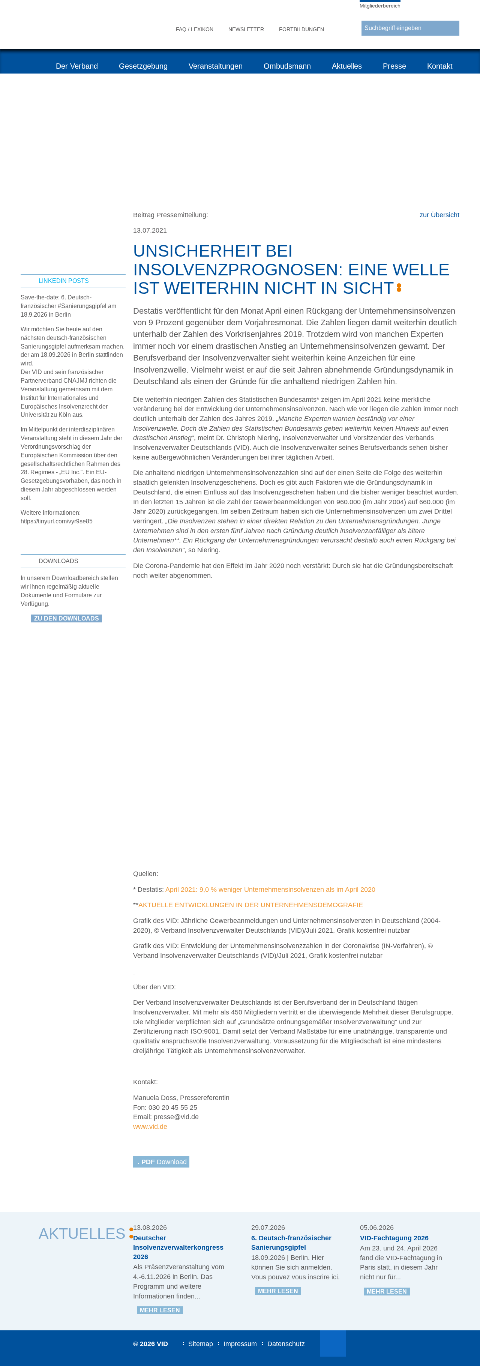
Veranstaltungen (216, 66)
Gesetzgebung (143, 66)
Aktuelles (347, 66)
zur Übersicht (439, 215)
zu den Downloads (66, 618)
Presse (394, 66)
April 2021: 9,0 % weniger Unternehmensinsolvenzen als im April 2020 (270, 889)
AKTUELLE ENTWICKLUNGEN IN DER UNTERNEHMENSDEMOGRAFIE (250, 905)
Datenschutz (286, 1344)
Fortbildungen (301, 29)
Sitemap (200, 1344)
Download (162, 1162)
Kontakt (440, 66)
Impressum (240, 1344)
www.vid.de (150, 1126)
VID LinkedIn (333, 1343)
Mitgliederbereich (380, 6)
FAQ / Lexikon (194, 29)
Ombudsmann (287, 66)
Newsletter (246, 29)
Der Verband (77, 66)
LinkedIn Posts (64, 281)
